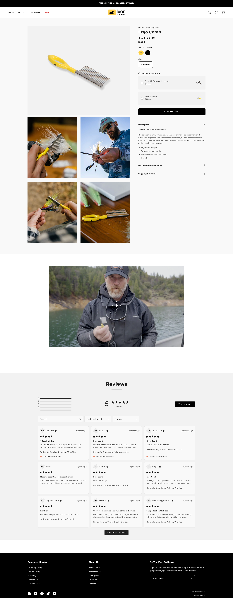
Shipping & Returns (147, 174)
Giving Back (94, 575)
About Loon (94, 567)
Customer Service (38, 562)
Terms (196, 595)
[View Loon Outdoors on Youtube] (54, 594)
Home (141, 28)
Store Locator (34, 583)
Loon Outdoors (199, 591)
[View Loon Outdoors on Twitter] (48, 594)
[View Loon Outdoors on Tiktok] (36, 594)
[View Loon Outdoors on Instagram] (30, 594)
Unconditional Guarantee (150, 165)
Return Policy (34, 571)
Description (143, 124)
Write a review (185, 404)
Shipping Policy (35, 567)
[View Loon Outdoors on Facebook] (42, 594)
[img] (56, 431)
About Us (94, 562)
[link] (146, 38)
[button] (209, 12)
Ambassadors (95, 571)
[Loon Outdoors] (116, 12)
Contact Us (33, 579)
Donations (93, 579)
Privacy (202, 595)
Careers (92, 583)
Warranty (32, 575)
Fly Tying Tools (152, 28)
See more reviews (116, 532)
